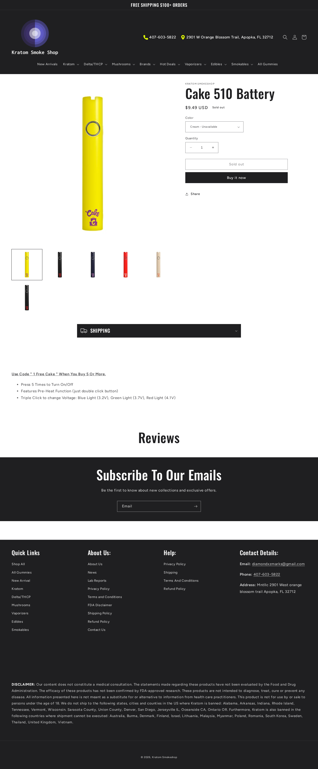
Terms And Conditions (181, 581)
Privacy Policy (99, 589)
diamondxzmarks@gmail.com (278, 564)
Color (189, 118)
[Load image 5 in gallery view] (158, 264)
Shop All (18, 564)
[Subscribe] (195, 506)
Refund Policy (99, 622)
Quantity (191, 138)
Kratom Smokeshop (164, 757)
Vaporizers (20, 613)
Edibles (17, 622)
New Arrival (21, 581)
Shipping (171, 572)
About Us (95, 564)
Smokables (20, 630)
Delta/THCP (21, 597)
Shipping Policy (100, 613)
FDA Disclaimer (100, 605)
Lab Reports (97, 581)
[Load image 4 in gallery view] (125, 264)
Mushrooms (21, 605)
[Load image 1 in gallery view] (27, 264)
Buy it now (236, 178)
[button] (70, 64)
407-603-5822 (162, 37)
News (92, 572)
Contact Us (97, 630)
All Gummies (22, 572)
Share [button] (195, 194)
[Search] (285, 37)
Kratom (17, 589)
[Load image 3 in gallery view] (93, 264)
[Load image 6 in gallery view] (27, 297)
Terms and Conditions (105, 597)
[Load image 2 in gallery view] (59, 264)
